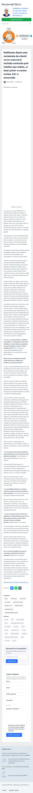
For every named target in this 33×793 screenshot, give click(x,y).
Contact (4, 790)
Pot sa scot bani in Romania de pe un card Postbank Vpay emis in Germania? (19, 761)
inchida (6, 630)
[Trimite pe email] (19, 588)
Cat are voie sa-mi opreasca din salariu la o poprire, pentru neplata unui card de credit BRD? (16, 754)
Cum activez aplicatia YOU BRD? (17, 775)
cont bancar (14, 598)
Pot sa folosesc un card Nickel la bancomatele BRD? (15, 767)
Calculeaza (9, 700)
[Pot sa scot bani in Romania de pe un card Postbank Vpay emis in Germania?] (4, 761)
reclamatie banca (9, 609)
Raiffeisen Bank (19, 605)
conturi (23, 626)
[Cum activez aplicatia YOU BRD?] (4, 775)
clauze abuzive (20, 619)
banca (6, 598)
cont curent (23, 598)
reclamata (24, 633)
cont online (7, 602)
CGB (12, 619)
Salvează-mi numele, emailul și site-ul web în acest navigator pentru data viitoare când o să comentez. (16, 728)
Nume (8, 681)
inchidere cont (8, 605)
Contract (16, 626)
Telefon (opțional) (11, 694)
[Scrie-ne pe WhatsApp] (15, 588)
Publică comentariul (14, 735)
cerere (6, 619)
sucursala (7, 640)
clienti (6, 623)
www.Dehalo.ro (24, 785)
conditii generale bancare (17, 623)
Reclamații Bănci (11, 4)
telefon (14, 640)
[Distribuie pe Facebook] (11, 588)
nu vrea (24, 630)
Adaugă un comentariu (13, 708)
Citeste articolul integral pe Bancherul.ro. (16, 582)
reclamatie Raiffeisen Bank (11, 612)
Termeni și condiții (14, 790)
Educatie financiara (18, 602)
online (6, 633)
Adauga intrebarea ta (16, 19)
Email (8, 687)
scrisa (22, 637)
